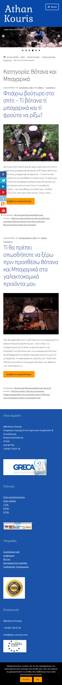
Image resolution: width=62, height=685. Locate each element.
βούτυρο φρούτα (20, 221)
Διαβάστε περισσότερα (18, 201)
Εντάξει (26, 679)
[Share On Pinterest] (3, 192)
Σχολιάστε (50, 87)
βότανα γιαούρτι (18, 391)
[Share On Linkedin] (3, 186)
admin (40, 87)
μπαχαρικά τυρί (33, 398)
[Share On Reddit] (3, 198)
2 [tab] (26, 50)
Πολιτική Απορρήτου (14, 497)
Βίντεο (6, 559)
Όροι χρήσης (9, 500)
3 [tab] (29, 50)
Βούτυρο (39, 215)
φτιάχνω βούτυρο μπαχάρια (23, 225)
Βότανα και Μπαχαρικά (24, 215)
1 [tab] (23, 50)
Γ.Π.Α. (6, 504)
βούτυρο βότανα (33, 218)
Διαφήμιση (8, 555)
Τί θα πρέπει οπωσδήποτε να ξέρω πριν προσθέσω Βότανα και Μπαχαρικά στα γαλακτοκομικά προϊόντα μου (30, 265)
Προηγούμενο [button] (3, 36)
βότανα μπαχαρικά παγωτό (30, 394)
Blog (23, 57)
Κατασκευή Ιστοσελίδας (15, 563)
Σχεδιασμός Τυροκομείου (16, 566)
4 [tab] (32, 50)
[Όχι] (58, 673)
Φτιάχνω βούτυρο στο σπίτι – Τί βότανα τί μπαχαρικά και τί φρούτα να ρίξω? (28, 104)
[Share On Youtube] (3, 210)
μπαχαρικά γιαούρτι (17, 398)
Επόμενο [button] (58, 36)
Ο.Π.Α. (6, 512)
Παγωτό (47, 388)
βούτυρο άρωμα (18, 218)
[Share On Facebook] (3, 174)
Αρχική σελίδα (13, 57)
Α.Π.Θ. (6, 508)
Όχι (37, 679)
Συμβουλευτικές (11, 551)
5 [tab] (36, 50)
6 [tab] (39, 50)
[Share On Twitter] (3, 180)
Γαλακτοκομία (33, 57)
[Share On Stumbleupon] (3, 204)
